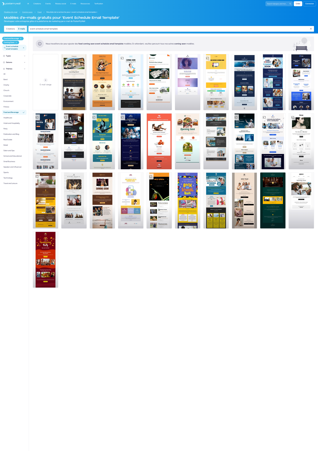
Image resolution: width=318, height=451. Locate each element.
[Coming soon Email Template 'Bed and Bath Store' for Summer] (45, 200)
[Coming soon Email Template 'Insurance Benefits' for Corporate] (301, 82)
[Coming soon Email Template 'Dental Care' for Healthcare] (273, 82)
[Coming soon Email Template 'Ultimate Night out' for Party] (74, 200)
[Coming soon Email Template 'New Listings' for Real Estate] (74, 82)
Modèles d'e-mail (10, 12)
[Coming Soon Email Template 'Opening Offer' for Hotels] (273, 200)
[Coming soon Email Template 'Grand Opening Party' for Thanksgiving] (45, 260)
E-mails (21, 29)
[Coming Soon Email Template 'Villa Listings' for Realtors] (216, 141)
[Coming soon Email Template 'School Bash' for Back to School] (187, 200)
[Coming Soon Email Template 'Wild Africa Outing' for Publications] (159, 200)
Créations (10, 29)
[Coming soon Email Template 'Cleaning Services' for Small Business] (130, 82)
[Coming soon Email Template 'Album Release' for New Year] (102, 200)
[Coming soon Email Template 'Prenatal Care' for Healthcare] (216, 200)
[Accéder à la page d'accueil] (10, 3)
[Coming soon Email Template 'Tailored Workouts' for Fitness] (159, 141)
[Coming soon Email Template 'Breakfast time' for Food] (187, 141)
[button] (25, 56)
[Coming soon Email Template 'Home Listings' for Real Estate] (159, 82)
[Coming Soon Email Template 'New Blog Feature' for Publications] (216, 82)
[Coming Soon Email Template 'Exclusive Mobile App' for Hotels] (130, 200)
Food (39, 12)
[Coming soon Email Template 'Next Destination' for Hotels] (244, 82)
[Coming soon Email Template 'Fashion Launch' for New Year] (244, 200)
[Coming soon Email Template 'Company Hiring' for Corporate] (45, 141)
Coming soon (27, 12)
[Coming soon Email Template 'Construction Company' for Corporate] (244, 141)
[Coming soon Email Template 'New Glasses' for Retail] (187, 82)
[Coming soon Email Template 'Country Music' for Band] (102, 82)
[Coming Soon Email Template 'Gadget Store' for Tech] (74, 141)
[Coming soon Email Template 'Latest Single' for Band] (102, 141)
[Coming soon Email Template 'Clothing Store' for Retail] (301, 200)
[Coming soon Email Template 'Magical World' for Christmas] (130, 141)
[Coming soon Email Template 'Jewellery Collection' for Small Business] (301, 141)
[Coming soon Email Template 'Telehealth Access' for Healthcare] (273, 141)
